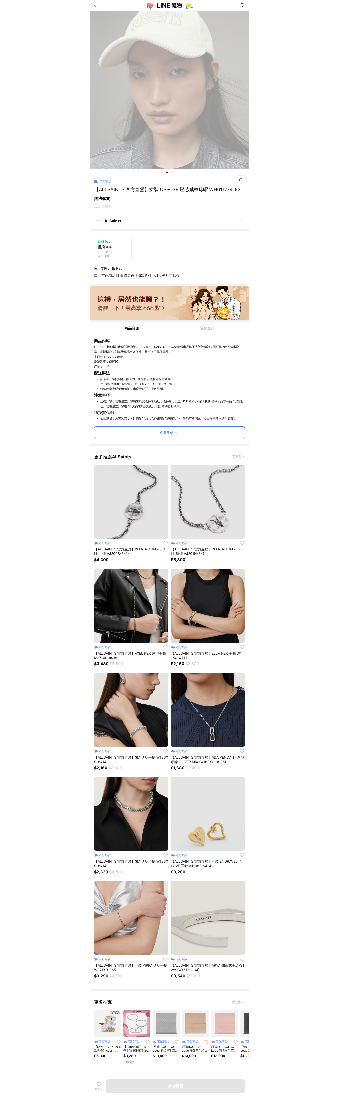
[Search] (243, 5)
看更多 (236, 457)
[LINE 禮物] (169, 5)
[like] (165, 543)
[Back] (96, 5)
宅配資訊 (207, 328)
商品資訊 (131, 328)
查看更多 (166, 432)
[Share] (241, 179)
